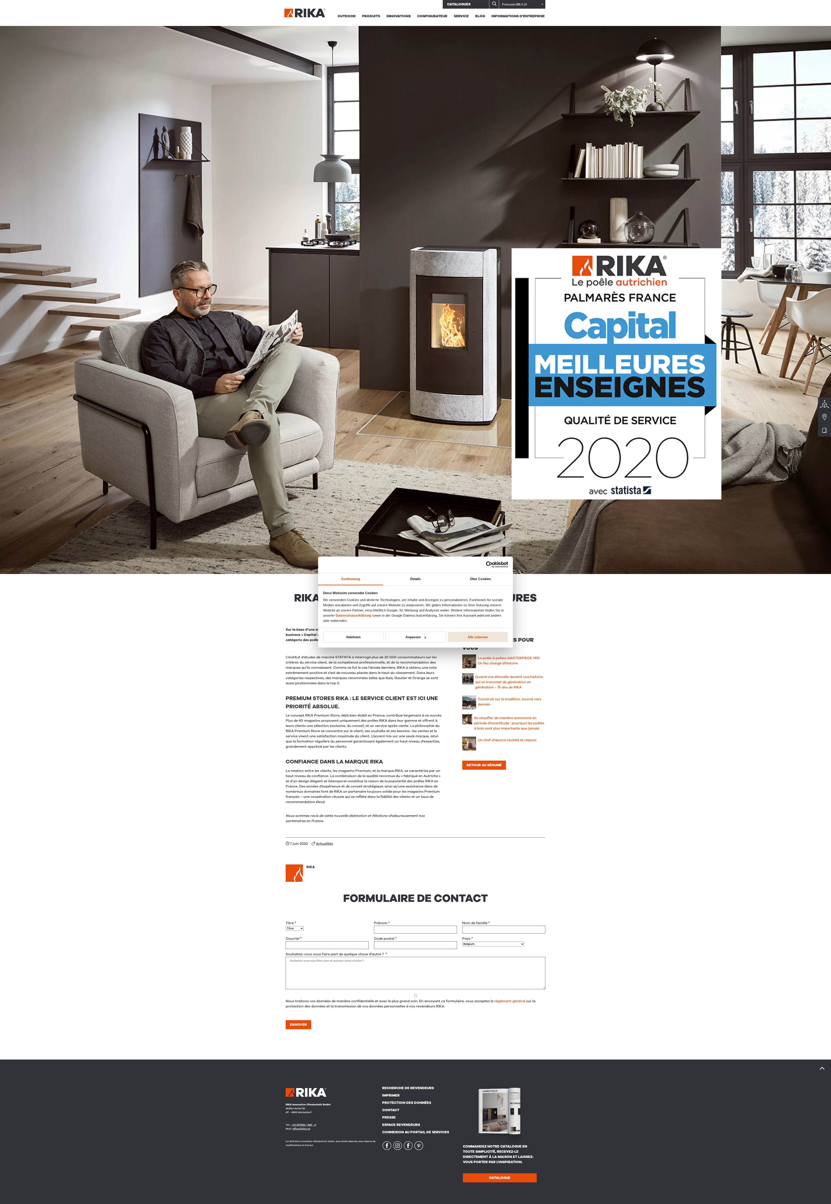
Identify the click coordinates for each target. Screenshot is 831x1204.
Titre (291, 923)
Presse (389, 1117)
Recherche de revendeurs (408, 1088)
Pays (467, 938)
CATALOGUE (499, 1177)
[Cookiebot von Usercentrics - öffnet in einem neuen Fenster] (489, 564)
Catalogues (458, 4)
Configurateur (432, 16)
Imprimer (391, 1095)
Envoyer (298, 1024)
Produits (371, 16)
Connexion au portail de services (415, 1132)
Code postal (385, 938)
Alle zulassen (478, 637)
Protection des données (406, 1102)
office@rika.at (301, 1128)
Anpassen (413, 637)
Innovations (399, 16)
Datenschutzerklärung (353, 615)
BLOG (480, 16)
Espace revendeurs (401, 1124)
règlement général (509, 1001)
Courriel (294, 938)
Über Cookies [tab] (480, 578)
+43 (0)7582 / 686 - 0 (303, 1125)
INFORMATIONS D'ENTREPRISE (518, 16)
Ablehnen (353, 637)
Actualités (324, 843)
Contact (390, 1110)
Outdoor (347, 16)
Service (461, 16)
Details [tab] (415, 578)
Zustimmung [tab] (350, 578)
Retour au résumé (484, 765)
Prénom (382, 923)
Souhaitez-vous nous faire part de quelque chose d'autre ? (336, 954)
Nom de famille (476, 923)
